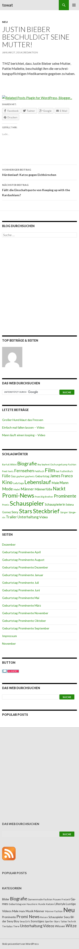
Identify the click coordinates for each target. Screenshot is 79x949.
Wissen (60, 926)
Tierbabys (7, 926)
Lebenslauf (37, 482)
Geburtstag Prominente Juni (21, 590)
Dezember (9, 544)
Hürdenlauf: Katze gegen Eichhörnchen (29, 172)
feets (10, 471)
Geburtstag (42, 476)
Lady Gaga (18, 483)
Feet (4, 471)
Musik (29, 911)
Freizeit (66, 899)
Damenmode (35, 899)
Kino (7, 482)
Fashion (72, 464)
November (9, 643)
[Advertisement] (39, 287)
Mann (64, 483)
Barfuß (6, 464)
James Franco (61, 475)
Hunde (42, 904)
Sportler (49, 921)
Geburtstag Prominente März (21, 605)
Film (50, 470)
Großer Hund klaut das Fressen (22, 420)
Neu (5, 21)
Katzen (50, 904)
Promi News (28, 916)
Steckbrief (46, 511)
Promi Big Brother (44, 496)
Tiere (16, 926)
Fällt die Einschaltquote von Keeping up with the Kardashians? (36, 190)
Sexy (15, 512)
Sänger (64, 512)
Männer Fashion (54, 911)
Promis (5, 504)
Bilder (5, 899)
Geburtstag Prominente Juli (20, 582)
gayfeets (30, 476)
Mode (7, 488)
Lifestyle (60, 904)
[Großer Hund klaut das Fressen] (12, 357)
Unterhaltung (28, 517)
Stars (25, 511)
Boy (39, 464)
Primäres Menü (74, 5)
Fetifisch (39, 471)
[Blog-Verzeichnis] (10, 671)
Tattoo (63, 921)
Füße (6, 476)
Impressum (9, 636)
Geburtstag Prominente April (21, 552)
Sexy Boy (13, 921)
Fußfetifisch (66, 471)
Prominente (65, 495)
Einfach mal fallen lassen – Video (23, 427)
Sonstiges (37, 921)
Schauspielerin (55, 504)
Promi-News (18, 495)
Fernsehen (24, 470)
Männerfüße (43, 489)
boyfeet (46, 464)
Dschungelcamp (58, 464)
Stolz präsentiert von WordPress (20, 943)
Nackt (59, 488)
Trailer (11, 517)
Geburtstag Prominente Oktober (24, 620)
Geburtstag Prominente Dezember (25, 567)
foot (57, 471)
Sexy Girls (25, 921)
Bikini (13, 464)
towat (7, 5)
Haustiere (32, 904)
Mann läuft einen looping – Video (23, 435)
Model (16, 489)
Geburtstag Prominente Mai (20, 598)
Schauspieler (27, 503)
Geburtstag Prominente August (23, 559)
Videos (48, 926)
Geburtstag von (17, 904)
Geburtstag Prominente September (25, 628)
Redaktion (31, 52)
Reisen (44, 917)
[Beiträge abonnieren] (9, 853)
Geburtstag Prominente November (25, 613)
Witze (71, 925)
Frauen (57, 899)
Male (55, 483)
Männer (27, 489)
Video (43, 517)
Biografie (27, 463)
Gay (13, 476)
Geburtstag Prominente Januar (22, 575)
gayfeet (20, 476)
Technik (71, 921)
